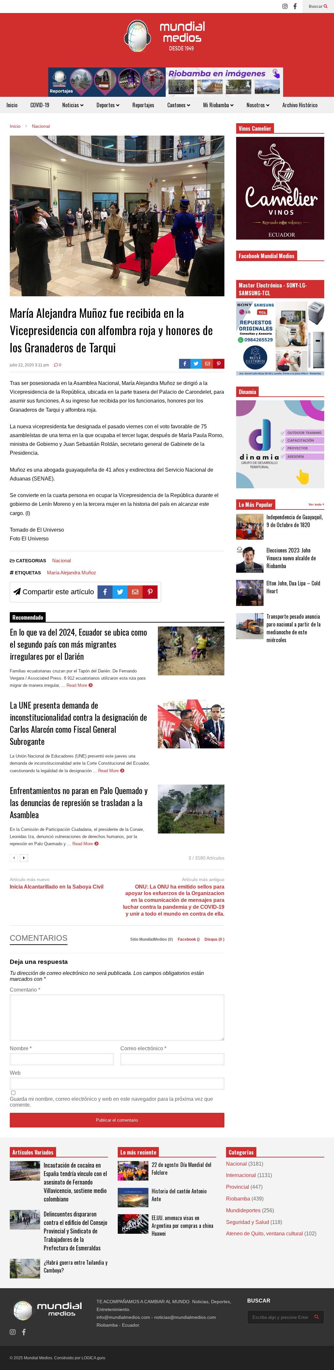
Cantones (177, 105)
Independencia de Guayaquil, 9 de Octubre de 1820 (294, 521)
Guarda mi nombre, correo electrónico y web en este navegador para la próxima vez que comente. (111, 1102)
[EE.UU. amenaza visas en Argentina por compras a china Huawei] (133, 1224)
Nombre (21, 1048)
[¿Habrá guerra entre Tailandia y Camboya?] (25, 1268)
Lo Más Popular (256, 504)
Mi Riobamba (216, 105)
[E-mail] (207, 364)
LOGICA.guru (93, 1358)
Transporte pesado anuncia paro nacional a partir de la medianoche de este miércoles (293, 628)
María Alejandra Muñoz (71, 572)
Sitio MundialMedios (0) (152, 939)
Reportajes (143, 105)
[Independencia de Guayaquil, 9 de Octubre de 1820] (250, 527)
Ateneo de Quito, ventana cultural (264, 1233)
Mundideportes (243, 1210)
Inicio (12, 105)
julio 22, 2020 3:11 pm (29, 365)
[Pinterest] (218, 364)
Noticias (71, 105)
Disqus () (214, 939)
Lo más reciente (138, 1152)
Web (15, 1073)
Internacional (241, 1175)
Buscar (316, 6)
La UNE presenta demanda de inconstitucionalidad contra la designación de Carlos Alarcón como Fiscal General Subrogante (78, 723)
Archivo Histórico (299, 105)
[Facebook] (295, 6)
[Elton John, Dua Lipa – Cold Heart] (250, 593)
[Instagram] (285, 6)
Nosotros (256, 105)
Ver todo (316, 504)
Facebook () (189, 939)
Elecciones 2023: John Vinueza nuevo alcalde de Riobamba (291, 558)
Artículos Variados (32, 1152)
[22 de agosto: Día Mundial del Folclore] (133, 1171)
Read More (77, 685)
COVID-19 (39, 105)
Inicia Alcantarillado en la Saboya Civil (56, 887)
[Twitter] (196, 364)
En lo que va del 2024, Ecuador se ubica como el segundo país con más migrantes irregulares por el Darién (78, 644)
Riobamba (238, 1198)
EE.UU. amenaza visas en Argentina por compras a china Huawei (182, 1225)
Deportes (106, 105)
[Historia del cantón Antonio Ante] (133, 1197)
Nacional (61, 560)
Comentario (25, 990)
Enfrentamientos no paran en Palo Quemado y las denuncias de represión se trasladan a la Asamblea (79, 802)
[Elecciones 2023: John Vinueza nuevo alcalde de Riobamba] (250, 560)
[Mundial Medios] (167, 40)
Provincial (237, 1187)
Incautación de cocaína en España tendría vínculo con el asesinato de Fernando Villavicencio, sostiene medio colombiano (75, 1182)
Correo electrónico (143, 1048)
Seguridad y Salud (247, 1222)
